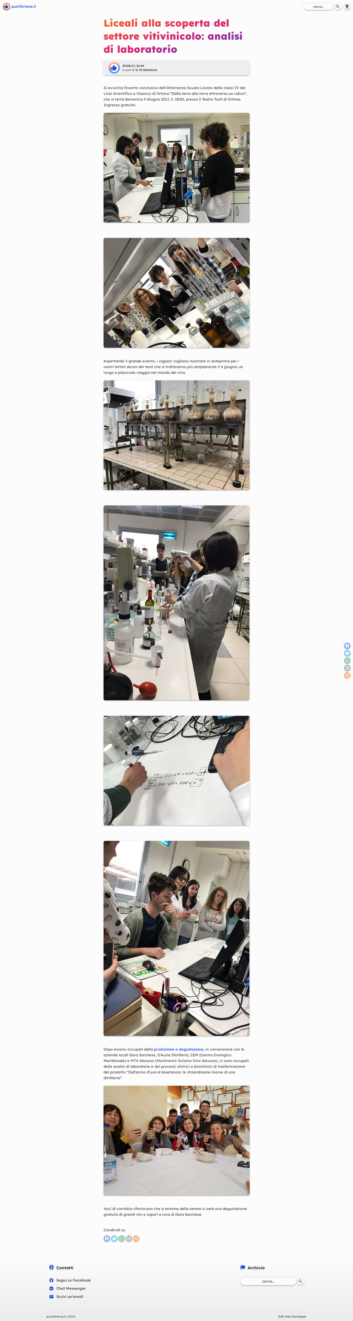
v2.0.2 (61, 1316)
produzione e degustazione (178, 1049)
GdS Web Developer (292, 1316)
